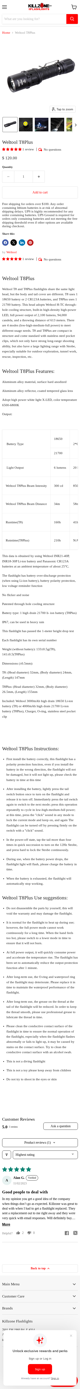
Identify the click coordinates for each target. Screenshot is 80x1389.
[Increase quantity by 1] (39, 177)
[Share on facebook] (66, 1233)
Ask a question (61, 1126)
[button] (10, 124)
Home (6, 32)
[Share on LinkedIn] (22, 242)
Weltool (11, 252)
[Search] (72, 19)
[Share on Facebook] (5, 242)
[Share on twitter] (75, 1233)
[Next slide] (75, 124)
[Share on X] (13, 242)
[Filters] (6, 1154)
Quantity (7, 167)
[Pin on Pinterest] (30, 242)
